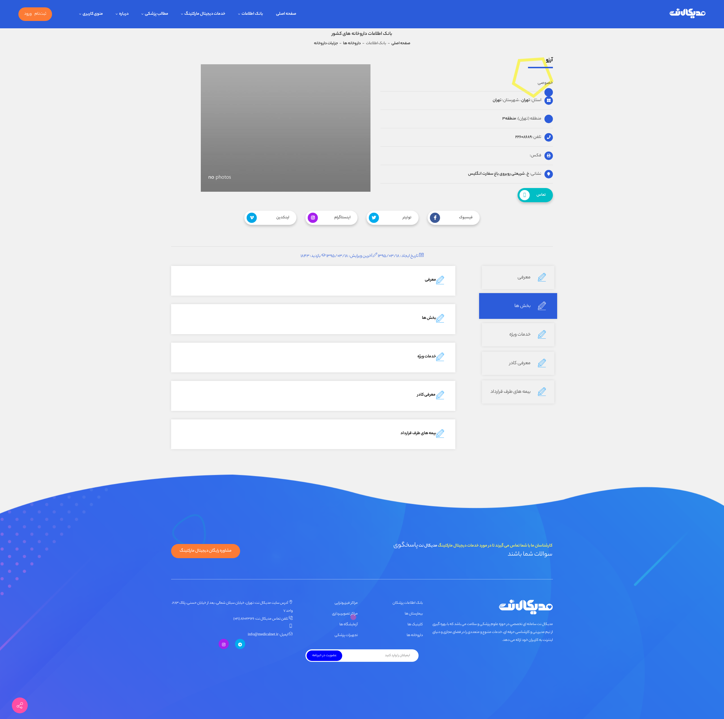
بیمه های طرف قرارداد (510, 392)
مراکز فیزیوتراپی (346, 603)
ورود (28, 14)
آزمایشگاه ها (348, 625)
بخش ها (522, 306)
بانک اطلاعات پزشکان (408, 603)
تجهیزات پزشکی (346, 635)
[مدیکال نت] (687, 14)
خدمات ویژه (520, 335)
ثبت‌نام (40, 14)
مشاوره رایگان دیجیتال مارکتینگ (206, 551)
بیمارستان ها (414, 614)
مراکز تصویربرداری (345, 614)
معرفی (524, 277)
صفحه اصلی (400, 43)
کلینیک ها (415, 625)
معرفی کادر (520, 363)
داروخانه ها (415, 635)
